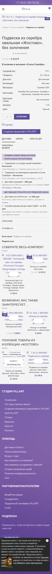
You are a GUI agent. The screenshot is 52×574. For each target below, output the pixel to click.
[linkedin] (19, 241)
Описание (7, 221)
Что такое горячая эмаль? (17, 404)
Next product (8, 31)
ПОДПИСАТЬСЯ (11, 538)
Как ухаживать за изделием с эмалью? (24, 465)
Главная (5, 27)
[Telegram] (29, 241)
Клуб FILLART (36, 139)
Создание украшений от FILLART (19, 131)
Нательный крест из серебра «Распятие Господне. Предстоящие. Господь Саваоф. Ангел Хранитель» (14, 285)
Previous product (3, 31)
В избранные (16, 274)
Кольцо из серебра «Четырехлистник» (13, 325)
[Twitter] (16, 241)
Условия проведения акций (18, 469)
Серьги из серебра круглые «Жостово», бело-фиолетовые (13, 373)
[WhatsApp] (23, 241)
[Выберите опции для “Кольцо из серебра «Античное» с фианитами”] (36, 321)
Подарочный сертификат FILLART (22, 503)
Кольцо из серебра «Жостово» (38, 267)
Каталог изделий (17, 27)
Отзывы (9, 417)
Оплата (19, 139)
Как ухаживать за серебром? (19, 460)
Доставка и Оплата (14, 447)
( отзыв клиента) (20, 53)
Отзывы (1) (7, 228)
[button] (11, 274)
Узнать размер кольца (15, 452)
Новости (9, 426)
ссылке (5, 203)
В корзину (22, 117)
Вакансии (9, 422)
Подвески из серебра (35, 27)
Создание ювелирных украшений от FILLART (27, 409)
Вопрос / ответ (12, 456)
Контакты (9, 430)
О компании (10, 400)
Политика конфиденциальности (20, 473)
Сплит (8, 508)
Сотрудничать (11, 499)
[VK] (26, 241)
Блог (7, 478)
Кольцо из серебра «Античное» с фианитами (38, 328)
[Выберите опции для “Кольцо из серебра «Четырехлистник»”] (11, 318)
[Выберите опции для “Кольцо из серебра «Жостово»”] (36, 260)
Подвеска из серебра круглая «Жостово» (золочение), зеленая (38, 369)
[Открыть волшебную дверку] (9, 561)
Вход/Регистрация (14, 495)
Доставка (6, 139)
